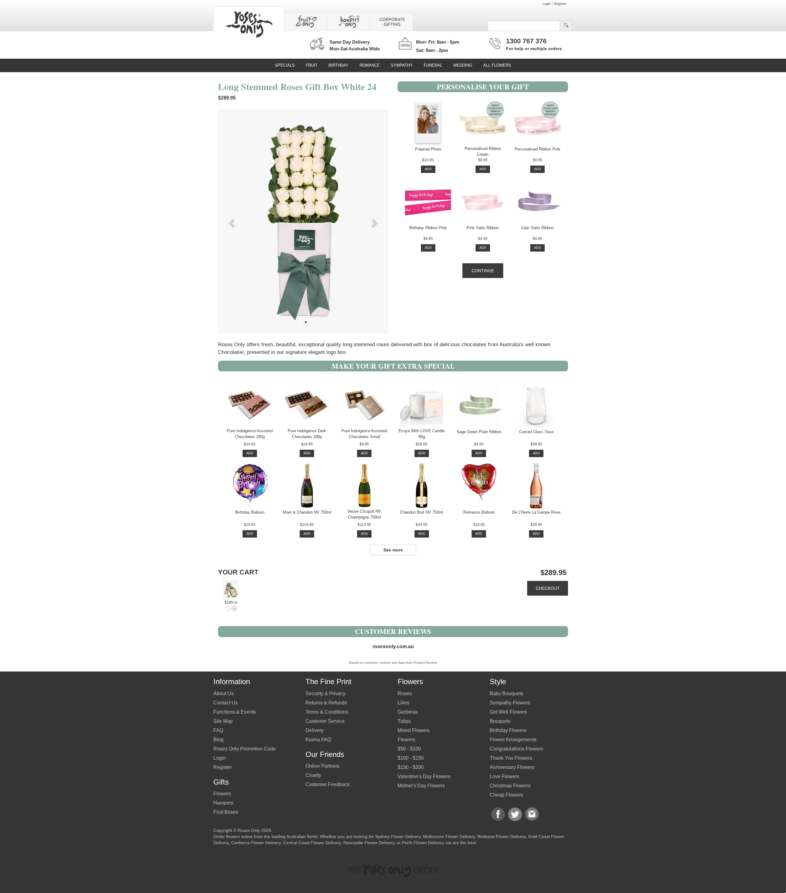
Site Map (223, 721)
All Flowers (497, 65)
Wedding (462, 65)
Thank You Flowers (511, 758)
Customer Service (324, 721)
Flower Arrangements (513, 739)
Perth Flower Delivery (422, 842)
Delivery (314, 730)
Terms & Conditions (326, 712)
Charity (313, 775)
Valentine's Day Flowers (424, 776)
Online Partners (322, 766)
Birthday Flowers (508, 730)
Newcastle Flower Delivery (368, 842)
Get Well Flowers (508, 712)
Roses (405, 693)
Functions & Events (234, 712)
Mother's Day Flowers (421, 785)
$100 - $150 (411, 758)
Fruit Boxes (225, 812)
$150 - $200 (411, 767)
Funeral (433, 65)
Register (560, 4)
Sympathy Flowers (510, 702)
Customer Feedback (327, 784)
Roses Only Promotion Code (244, 748)
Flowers (222, 793)
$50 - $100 (409, 748)
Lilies (403, 702)
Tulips (404, 721)
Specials (285, 65)
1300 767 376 (526, 41)
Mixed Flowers (414, 730)
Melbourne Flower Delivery (449, 836)
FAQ (218, 730)
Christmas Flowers (510, 785)
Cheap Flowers (506, 794)
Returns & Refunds (326, 702)
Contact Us (225, 702)
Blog (218, 739)
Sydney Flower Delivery (398, 836)
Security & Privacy (325, 693)
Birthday (338, 65)
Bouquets (500, 721)
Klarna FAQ (318, 739)
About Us (223, 693)
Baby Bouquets (506, 693)
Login (547, 4)
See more (393, 549)
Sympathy (402, 65)
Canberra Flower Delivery (256, 842)
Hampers (223, 802)
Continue (483, 270)
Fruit (311, 65)
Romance (370, 65)
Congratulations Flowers (516, 748)
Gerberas (408, 712)
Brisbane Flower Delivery (501, 836)
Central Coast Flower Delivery (312, 842)
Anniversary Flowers (512, 767)
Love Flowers (504, 776)
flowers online (239, 836)
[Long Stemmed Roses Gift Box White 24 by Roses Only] (231, 590)
